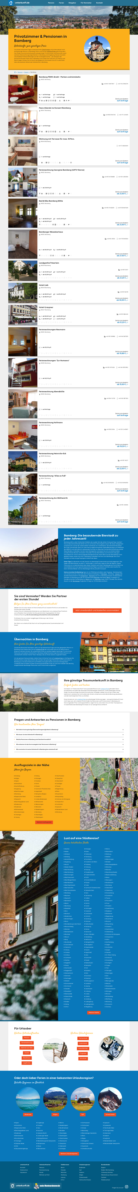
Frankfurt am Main (91, 862)
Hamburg (88, 926)
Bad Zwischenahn (70, 890)
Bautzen (67, 895)
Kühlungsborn (89, 981)
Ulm (107, 975)
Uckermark (107, 1133)
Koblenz (87, 970)
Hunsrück (40, 1130)
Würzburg (59, 812)
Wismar (108, 994)
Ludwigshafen (89, 1004)
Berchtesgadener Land (22, 801)
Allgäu (17, 778)
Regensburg (59, 789)
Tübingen (109, 970)
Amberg (17, 776)
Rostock (108, 921)
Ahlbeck (67, 854)
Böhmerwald (19, 809)
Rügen (84, 1138)
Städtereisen (65, 1164)
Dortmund (68, 986)
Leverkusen (88, 988)
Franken (38, 781)
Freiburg (87, 867)
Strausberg (109, 960)
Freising (87, 869)
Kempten (88, 965)
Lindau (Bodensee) (41, 799)
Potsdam (108, 906)
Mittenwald (39, 801)
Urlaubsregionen (84, 1164)
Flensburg (88, 856)
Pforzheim (109, 900)
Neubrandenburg (111, 874)
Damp (67, 965)
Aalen (66, 851)
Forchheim (88, 859)
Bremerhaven (69, 931)
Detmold (67, 975)
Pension (51, 3)
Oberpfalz (59, 778)
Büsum (67, 937)
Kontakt (99, 3)
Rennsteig (85, 1130)
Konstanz (88, 975)
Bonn (66, 921)
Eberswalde (68, 994)
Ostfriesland (85, 1122)
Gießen (87, 898)
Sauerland (85, 1146)
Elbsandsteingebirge (21, 1148)
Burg (66, 939)
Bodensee (18, 807)
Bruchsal (67, 934)
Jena (86, 955)
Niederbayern (40, 809)
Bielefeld (67, 908)
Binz (66, 911)
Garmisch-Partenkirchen (43, 789)
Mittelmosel (41, 1143)
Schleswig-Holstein (107, 1172)
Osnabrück (109, 895)
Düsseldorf (68, 991)
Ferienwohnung (44, 1170)
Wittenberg (109, 996)
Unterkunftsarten (45, 1164)
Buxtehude (68, 942)
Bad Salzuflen (69, 887)
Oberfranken (46, 49)
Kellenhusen (89, 963)
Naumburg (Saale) (111, 872)
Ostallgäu (59, 783)
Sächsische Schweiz (88, 1143)
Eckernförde (68, 996)
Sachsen (103, 1177)
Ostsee (84, 1128)
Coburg (117, 574)
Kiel (86, 968)
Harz (38, 1128)
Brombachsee (19, 1138)
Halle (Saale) (89, 924)
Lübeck (87, 996)
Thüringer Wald (108, 1130)
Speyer (108, 950)
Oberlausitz (63, 1141)
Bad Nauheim (69, 882)
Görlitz (87, 903)
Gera (86, 893)
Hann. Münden (89, 934)
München (97, 577)
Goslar (87, 906)
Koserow (88, 978)
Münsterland (41, 1148)
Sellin (107, 939)
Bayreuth (92, 575)
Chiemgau (18, 814)
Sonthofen (59, 804)
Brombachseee (19, 812)
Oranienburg (110, 893)
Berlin (108, 577)
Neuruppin (109, 880)
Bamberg (18, 794)
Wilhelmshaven (110, 988)
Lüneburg (88, 999)
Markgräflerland (42, 1138)
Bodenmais (18, 804)
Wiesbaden (109, 986)
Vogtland (107, 1138)
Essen (87, 851)
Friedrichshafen (90, 874)
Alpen (17, 781)
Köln (86, 973)
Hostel (41, 1172)
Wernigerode (110, 981)
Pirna (107, 903)
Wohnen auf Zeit (44, 1175)
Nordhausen (109, 882)
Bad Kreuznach (69, 877)
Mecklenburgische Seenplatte (46, 1141)
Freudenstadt (89, 872)
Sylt (80, 1170)
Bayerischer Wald (20, 796)
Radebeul (109, 911)
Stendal (108, 952)
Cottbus (67, 955)
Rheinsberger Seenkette (89, 1133)
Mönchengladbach (111, 864)
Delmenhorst (69, 973)
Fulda (87, 885)
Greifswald (88, 913)
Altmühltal (18, 783)
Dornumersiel (69, 983)
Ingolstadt (39, 791)
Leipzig (87, 986)
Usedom (106, 1135)
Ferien (61, 3)
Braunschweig (69, 926)
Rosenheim (59, 794)
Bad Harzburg (69, 869)
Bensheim (68, 900)
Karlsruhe (88, 957)
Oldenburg (109, 890)
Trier (107, 968)
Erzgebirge (40, 1122)
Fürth (37, 783)
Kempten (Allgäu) (41, 794)
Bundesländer (105, 1164)
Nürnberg (104, 574)
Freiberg (87, 864)
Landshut (38, 796)
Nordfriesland (64, 1128)
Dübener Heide (19, 1143)
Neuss (107, 877)
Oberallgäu (39, 814)
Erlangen (38, 778)
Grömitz (87, 916)
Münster (108, 869)
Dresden (67, 988)
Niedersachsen (105, 1180)
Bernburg (68, 906)
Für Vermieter (86, 3)
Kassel (87, 960)
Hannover (88, 931)
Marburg (108, 854)
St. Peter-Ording (111, 955)
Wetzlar (108, 983)
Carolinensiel (69, 944)
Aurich (67, 864)
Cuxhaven (68, 957)
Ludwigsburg (89, 1001)
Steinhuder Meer (109, 1128)
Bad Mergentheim (70, 880)
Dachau (67, 960)
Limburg (87, 991)
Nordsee (62, 1130)
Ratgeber (72, 3)
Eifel (16, 1146)
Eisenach (67, 999)
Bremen (67, 929)
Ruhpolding (59, 796)
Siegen (108, 944)
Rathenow (109, 913)
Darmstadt (68, 968)
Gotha (87, 900)
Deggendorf (68, 970)
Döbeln (67, 981)
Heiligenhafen (89, 942)
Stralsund (109, 957)
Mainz (108, 849)
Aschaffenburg (19, 786)
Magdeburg (88, 1006)
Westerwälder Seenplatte (112, 1143)
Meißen (108, 856)
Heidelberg (88, 937)
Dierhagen (68, 978)
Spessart (58, 807)
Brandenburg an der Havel (73, 924)
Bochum (67, 913)
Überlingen (109, 973)
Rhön (57, 791)
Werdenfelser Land (61, 809)
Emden (67, 1001)
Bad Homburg (69, 872)
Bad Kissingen (19, 791)
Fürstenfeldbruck (90, 880)
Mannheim (109, 851)
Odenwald (63, 1146)
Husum (87, 950)
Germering (88, 895)
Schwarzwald (83, 1177)
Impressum (23, 1172)
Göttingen (88, 908)
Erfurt (66, 1006)
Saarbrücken (110, 929)
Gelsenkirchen (89, 890)
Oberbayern (39, 817)
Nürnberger (76, 581)
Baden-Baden (69, 867)
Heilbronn (88, 939)
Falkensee (88, 854)
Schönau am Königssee (63, 799)
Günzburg (88, 919)
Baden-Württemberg (107, 1170)
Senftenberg (110, 942)
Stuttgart (109, 963)
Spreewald (107, 1125)
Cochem (67, 952)
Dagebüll (67, 963)
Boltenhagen (69, 919)
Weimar (108, 978)
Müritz (62, 1122)
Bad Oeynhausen (70, 885)
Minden (108, 862)
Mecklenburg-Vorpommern (109, 1175)
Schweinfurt (84, 575)
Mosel (39, 1146)
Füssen (38, 786)
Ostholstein (85, 1125)
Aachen (67, 849)
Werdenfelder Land (110, 1141)
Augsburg (18, 789)
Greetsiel (88, 911)
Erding (37, 776)
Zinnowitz (109, 1004)
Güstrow (87, 921)
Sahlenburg (109, 931)
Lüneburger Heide (42, 1135)
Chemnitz (68, 947)
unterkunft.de (51, 51)
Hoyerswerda (89, 947)
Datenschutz (24, 1170)
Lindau (87, 994)
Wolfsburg (109, 999)
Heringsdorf (88, 944)
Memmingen (39, 804)
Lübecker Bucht (42, 1133)
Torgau (108, 965)
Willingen (109, 991)
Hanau (87, 929)
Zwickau (108, 1006)
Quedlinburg (109, 908)
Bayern (103, 1167)
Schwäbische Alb (87, 1148)
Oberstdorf (59, 781)
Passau (58, 786)
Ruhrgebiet (85, 1141)
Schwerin (108, 926)
